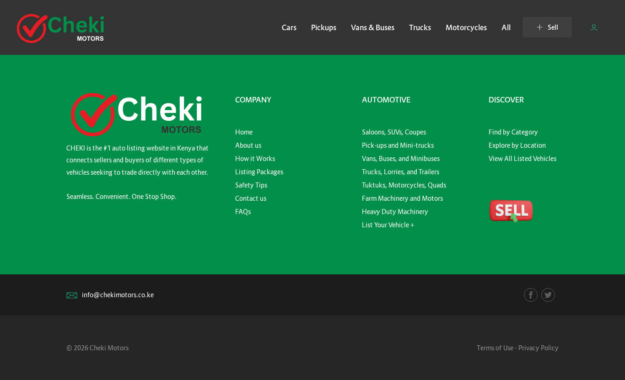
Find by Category (513, 132)
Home (244, 132)
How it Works (255, 158)
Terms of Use (495, 348)
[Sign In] (594, 27)
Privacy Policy (538, 348)
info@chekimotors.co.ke (118, 295)
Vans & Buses (372, 27)
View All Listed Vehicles (522, 158)
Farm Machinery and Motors (402, 198)
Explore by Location (517, 145)
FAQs (243, 211)
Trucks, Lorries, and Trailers (400, 172)
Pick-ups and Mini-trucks (398, 145)
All (506, 27)
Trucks (420, 27)
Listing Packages (259, 172)
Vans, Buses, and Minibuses (401, 158)
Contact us (250, 198)
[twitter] (548, 295)
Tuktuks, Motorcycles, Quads (404, 185)
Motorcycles (466, 27)
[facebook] (531, 295)
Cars (289, 27)
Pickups (323, 27)
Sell (553, 27)
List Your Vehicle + (388, 225)
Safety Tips (251, 185)
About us (248, 145)
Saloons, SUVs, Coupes (394, 132)
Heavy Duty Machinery (395, 211)
